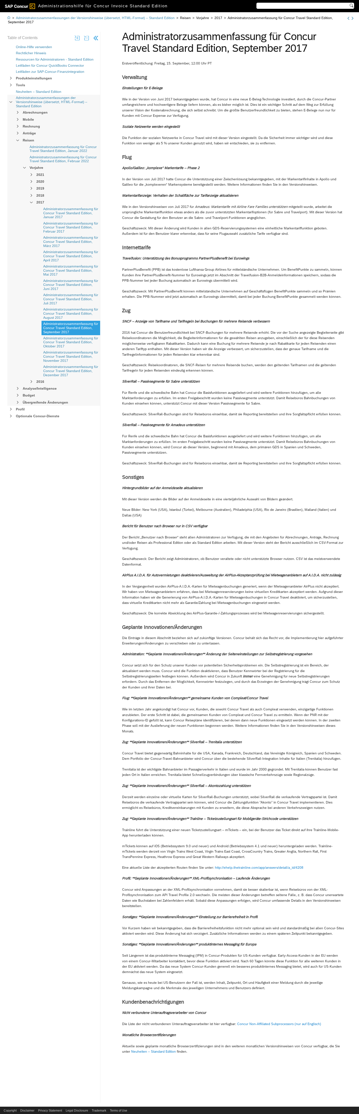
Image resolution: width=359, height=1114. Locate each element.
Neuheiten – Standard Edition (38, 92)
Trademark (99, 1110)
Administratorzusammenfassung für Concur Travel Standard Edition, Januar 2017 (70, 213)
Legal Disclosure (77, 1110)
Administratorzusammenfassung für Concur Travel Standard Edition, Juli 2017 (70, 299)
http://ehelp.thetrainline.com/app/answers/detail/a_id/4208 (259, 867)
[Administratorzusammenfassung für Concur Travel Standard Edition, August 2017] (348, 18)
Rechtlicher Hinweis (31, 53)
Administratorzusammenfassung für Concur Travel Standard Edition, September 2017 (70, 328)
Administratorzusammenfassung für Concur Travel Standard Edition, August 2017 (70, 313)
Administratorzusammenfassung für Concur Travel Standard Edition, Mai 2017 (70, 270)
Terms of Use (118, 1110)
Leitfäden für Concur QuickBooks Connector (50, 65)
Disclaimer (27, 1110)
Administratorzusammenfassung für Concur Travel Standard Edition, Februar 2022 (63, 159)
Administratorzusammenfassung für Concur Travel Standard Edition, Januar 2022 (63, 149)
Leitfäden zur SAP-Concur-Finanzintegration (50, 72)
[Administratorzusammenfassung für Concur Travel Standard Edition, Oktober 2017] (352, 18)
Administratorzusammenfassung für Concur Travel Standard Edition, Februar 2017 (70, 227)
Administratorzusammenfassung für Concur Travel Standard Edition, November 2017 (70, 356)
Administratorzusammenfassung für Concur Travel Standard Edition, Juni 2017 (70, 285)
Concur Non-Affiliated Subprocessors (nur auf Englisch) (279, 1024)
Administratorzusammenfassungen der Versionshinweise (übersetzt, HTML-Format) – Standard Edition (51, 102)
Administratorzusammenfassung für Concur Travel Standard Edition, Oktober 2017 (70, 342)
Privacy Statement (50, 1110)
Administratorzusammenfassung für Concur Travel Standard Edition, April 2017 (70, 256)
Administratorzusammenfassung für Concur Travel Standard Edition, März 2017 (70, 242)
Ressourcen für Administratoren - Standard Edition (55, 59)
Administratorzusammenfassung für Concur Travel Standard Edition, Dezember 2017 (70, 371)
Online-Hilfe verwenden (34, 47)
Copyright (10, 1110)
